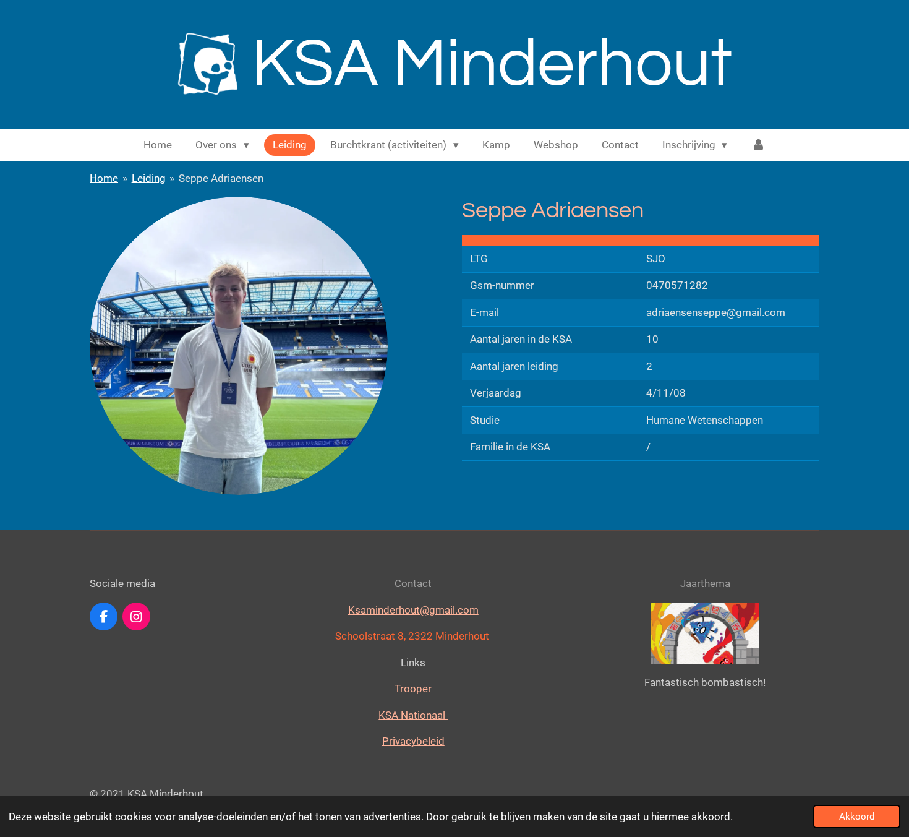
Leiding (149, 178)
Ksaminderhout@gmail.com (413, 610)
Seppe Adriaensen (221, 178)
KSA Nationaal (413, 715)
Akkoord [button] (856, 816)
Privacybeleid (413, 741)
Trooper (413, 688)
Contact (413, 583)
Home (104, 178)
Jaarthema (705, 583)
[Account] (758, 145)
